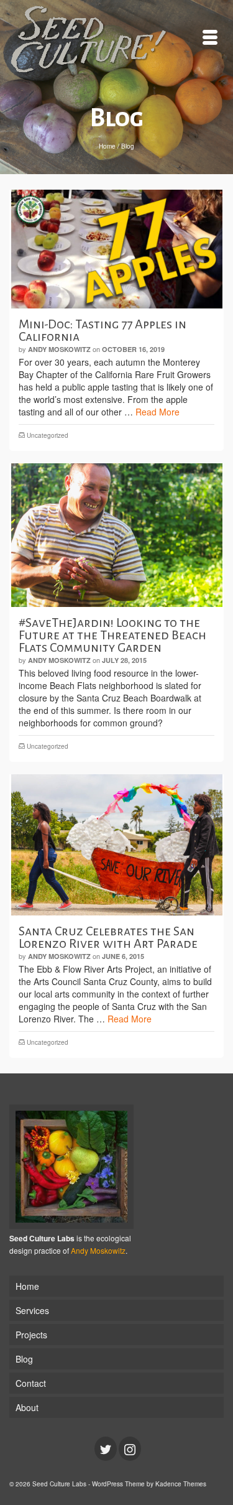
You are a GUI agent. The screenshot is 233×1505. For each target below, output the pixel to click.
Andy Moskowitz (59, 349)
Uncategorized (47, 435)
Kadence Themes (180, 1484)
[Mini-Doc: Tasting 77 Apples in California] (116, 249)
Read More (157, 411)
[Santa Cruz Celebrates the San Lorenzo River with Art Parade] (116, 844)
